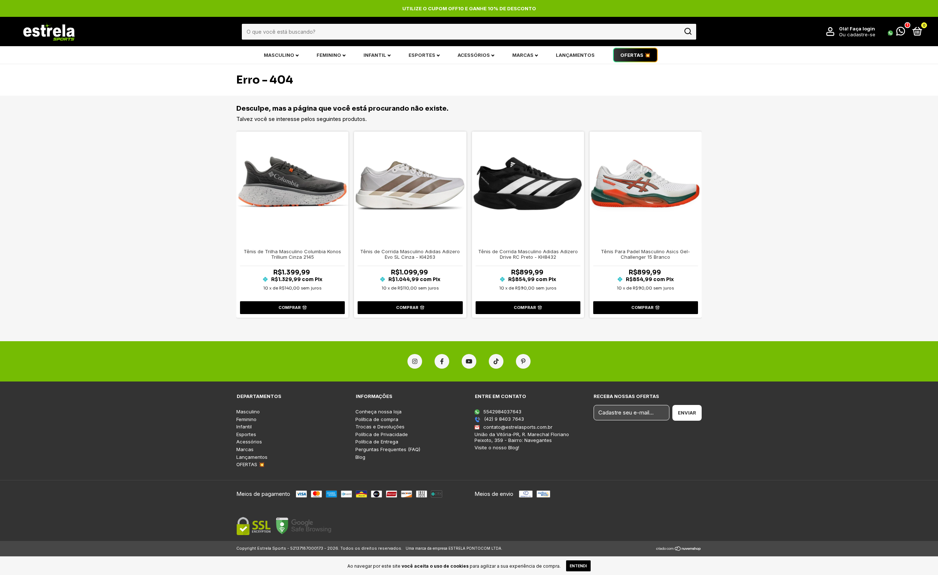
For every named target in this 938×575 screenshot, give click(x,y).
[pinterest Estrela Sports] (523, 361)
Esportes (422, 55)
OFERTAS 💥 (635, 55)
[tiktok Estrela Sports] (496, 361)
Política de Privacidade (381, 434)
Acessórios (474, 55)
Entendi (578, 566)
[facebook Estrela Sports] (442, 361)
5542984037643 (501, 411)
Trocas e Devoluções (380, 427)
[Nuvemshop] (679, 549)
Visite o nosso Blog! (496, 447)
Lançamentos (575, 55)
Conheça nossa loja (378, 411)
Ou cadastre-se (857, 34)
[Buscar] (688, 31)
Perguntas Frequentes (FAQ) (387, 449)
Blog (360, 457)
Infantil (374, 55)
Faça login (862, 29)
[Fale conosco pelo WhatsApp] (896, 32)
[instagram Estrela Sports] (414, 361)
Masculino (279, 55)
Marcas (522, 55)
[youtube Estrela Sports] (469, 361)
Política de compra (376, 419)
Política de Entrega (376, 442)
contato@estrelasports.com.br (518, 427)
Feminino (329, 55)
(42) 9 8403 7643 (503, 419)
